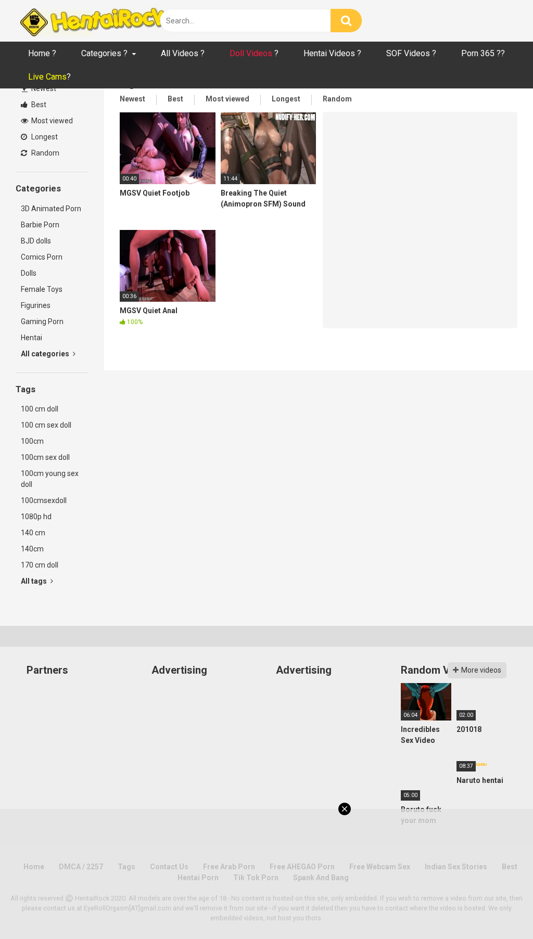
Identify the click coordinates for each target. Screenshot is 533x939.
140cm (32, 549)
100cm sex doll (45, 457)
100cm (32, 441)
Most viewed (51, 121)
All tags (34, 581)
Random (44, 153)
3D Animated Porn (51, 208)
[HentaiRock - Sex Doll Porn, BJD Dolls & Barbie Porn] (94, 21)
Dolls (28, 273)
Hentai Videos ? (332, 53)
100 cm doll (39, 409)
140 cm (33, 533)
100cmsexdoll (44, 500)
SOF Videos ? (411, 53)
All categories (46, 354)
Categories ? (104, 53)
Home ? (42, 53)
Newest (43, 88)
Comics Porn (41, 257)
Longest (44, 137)
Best (38, 104)
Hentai (31, 337)
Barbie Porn (40, 225)
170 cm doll (39, 565)
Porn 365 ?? (483, 53)
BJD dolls (36, 241)
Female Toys (41, 289)
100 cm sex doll (46, 425)
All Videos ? (183, 53)
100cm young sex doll (50, 478)
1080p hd (36, 516)
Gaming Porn (42, 321)
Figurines (35, 305)
